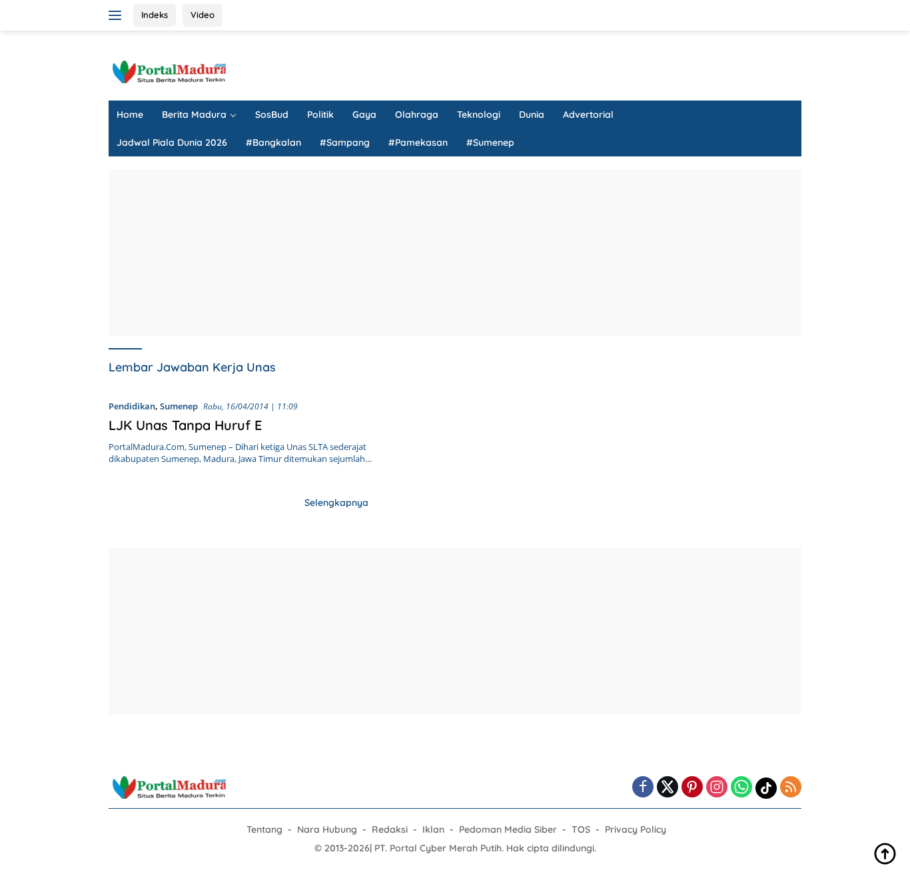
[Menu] (118, 15)
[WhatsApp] (741, 787)
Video (203, 14)
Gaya (364, 114)
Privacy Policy (635, 829)
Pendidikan (132, 406)
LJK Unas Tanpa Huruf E (185, 425)
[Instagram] (716, 787)
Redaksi (390, 829)
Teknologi (478, 114)
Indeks (154, 14)
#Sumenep (490, 142)
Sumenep (179, 406)
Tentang (264, 829)
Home (130, 114)
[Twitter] (667, 787)
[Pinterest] (692, 787)
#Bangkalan (273, 142)
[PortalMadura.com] (168, 71)
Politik (320, 114)
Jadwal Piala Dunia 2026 (172, 142)
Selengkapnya (336, 503)
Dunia (531, 114)
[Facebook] (643, 787)
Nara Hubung (327, 829)
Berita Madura (194, 114)
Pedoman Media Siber (508, 829)
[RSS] (790, 787)
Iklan (433, 829)
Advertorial (588, 114)
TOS (581, 829)
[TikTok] (766, 788)
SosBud (271, 114)
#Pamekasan (418, 142)
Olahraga (416, 114)
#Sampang (345, 142)
